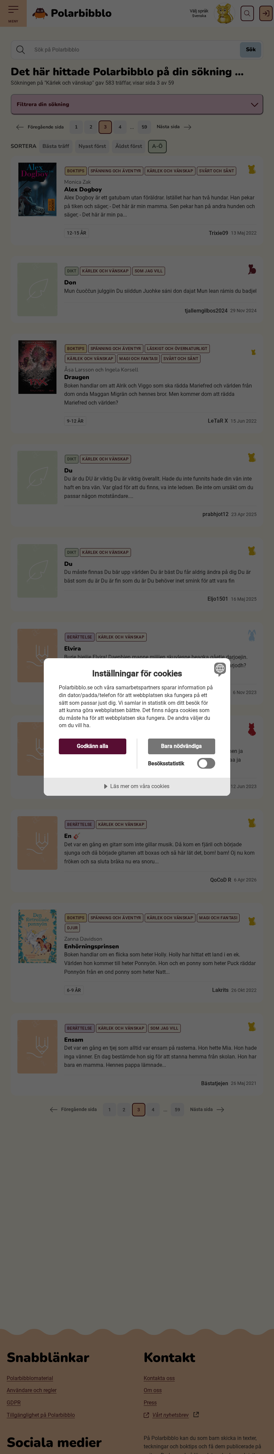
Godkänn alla (92, 746)
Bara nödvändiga (181, 746)
